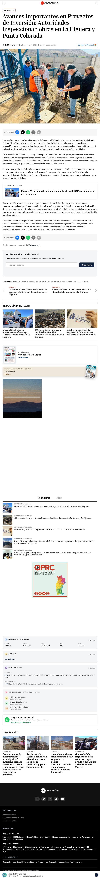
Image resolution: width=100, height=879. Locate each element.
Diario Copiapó (46, 837)
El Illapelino (73, 849)
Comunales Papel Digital (12, 862)
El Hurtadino (80, 847)
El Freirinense (18, 839)
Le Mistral (39, 862)
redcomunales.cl (9, 815)
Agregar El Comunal (86, 45)
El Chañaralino (20, 837)
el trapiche (45, 281)
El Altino (75, 837)
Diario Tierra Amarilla (61, 837)
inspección (56, 281)
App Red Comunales (74, 862)
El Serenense (18, 847)
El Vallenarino (85, 837)
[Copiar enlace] (39, 132)
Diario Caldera (32, 837)
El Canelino (63, 849)
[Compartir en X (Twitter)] (23, 132)
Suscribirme (87, 265)
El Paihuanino (56, 847)
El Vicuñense (44, 847)
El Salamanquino (86, 849)
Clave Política (28, 862)
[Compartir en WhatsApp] (28, 132)
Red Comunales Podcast (55, 862)
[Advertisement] (50, 438)
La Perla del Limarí (22, 849)
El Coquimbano (31, 847)
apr (24, 281)
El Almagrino (8, 837)
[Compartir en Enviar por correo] (33, 132)
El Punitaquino (36, 849)
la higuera (67, 281)
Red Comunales (11, 45)
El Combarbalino (50, 849)
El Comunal (7, 847)
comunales (33, 281)
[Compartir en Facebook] (17, 132)
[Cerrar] (96, 875)
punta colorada (81, 281)
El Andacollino (68, 847)
